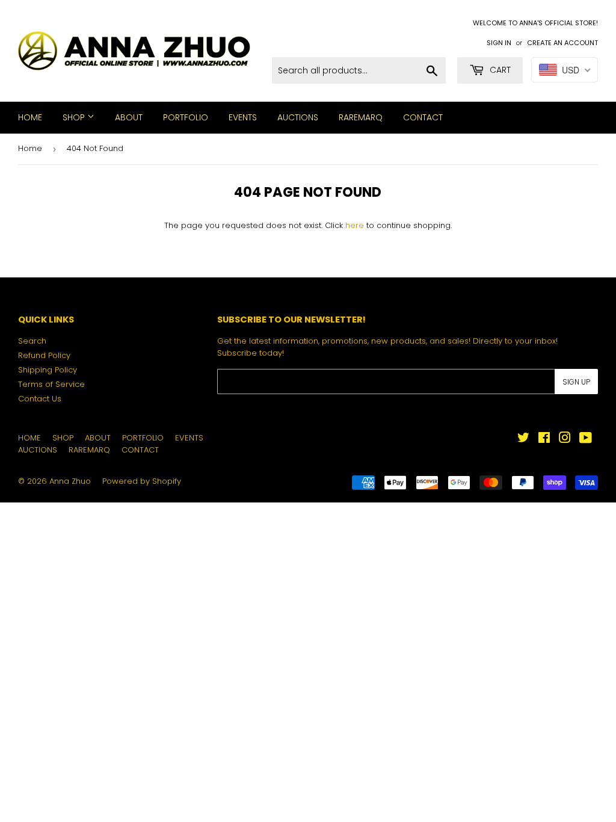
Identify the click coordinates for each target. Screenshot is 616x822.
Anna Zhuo (70, 481)
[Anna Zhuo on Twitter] (523, 439)
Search (32, 341)
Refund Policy (44, 355)
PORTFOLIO (185, 117)
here (354, 225)
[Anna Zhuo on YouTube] (585, 439)
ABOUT (129, 117)
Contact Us (39, 398)
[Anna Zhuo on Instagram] (565, 439)
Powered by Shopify (141, 481)
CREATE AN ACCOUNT (562, 43)
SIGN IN (499, 43)
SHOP (75, 117)
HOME (30, 117)
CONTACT (423, 117)
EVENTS (243, 117)
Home (30, 148)
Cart (499, 70)
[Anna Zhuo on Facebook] (544, 439)
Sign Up (576, 382)
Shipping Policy (47, 369)
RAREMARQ (361, 117)
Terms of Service (51, 384)
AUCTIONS (297, 117)
